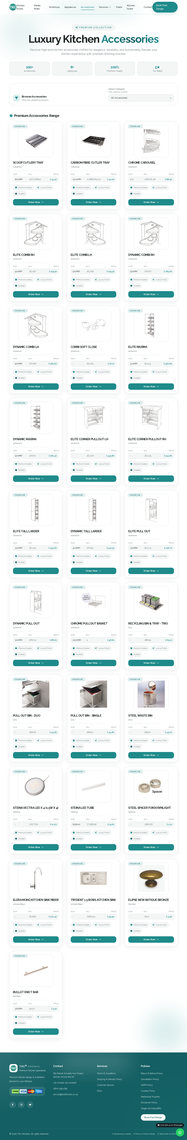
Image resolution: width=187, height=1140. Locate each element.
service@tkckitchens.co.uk (65, 1094)
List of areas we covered (64, 1083)
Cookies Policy (148, 1091)
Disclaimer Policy (149, 1102)
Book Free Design (161, 7)
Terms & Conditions (106, 1073)
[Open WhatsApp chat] (180, 1132)
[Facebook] (12, 1105)
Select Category (117, 89)
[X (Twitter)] (30, 1105)
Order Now (34, 202)
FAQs (99, 1091)
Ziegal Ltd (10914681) (151, 1108)
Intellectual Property (150, 1097)
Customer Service (105, 1085)
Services (103, 7)
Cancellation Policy (150, 1079)
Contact (148, 7)
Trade (119, 7)
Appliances (70, 7)
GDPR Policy (147, 1085)
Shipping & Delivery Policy (109, 1079)
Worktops (54, 7)
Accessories (87, 7)
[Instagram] (21, 1105)
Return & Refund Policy (152, 1073)
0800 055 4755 (60, 1088)
